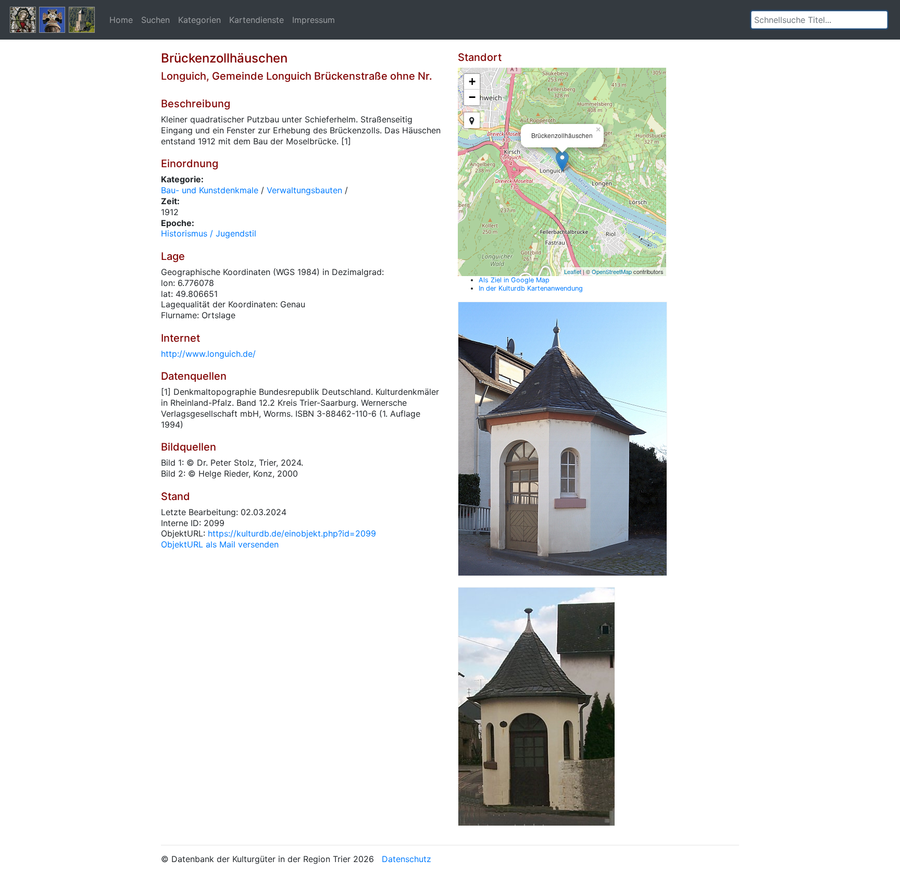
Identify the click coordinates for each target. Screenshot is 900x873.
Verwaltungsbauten (304, 190)
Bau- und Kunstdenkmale (209, 190)
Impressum (313, 20)
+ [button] (472, 81)
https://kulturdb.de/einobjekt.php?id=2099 (292, 533)
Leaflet (572, 271)
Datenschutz (406, 859)
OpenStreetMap (612, 271)
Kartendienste (256, 20)
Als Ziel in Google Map (514, 280)
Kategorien (199, 20)
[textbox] (819, 19)
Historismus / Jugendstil (208, 233)
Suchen (155, 20)
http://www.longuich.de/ (208, 353)
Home (121, 20)
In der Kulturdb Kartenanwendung (531, 288)
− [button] (472, 97)
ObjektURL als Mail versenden (220, 544)
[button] (880, 20)
